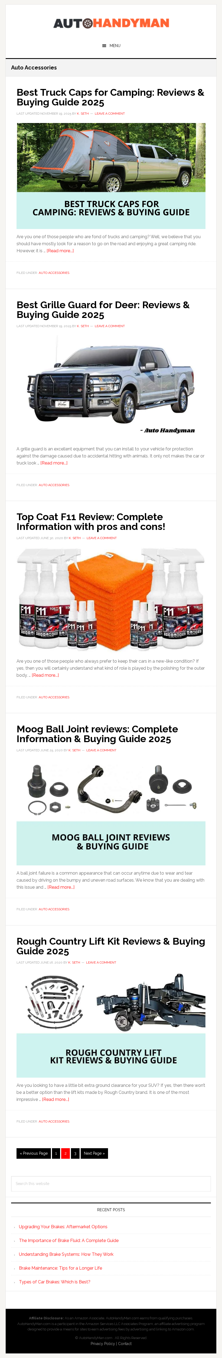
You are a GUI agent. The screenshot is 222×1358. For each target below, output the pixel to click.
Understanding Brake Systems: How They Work (66, 1254)
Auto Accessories (54, 273)
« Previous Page (34, 1155)
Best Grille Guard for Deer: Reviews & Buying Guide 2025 (103, 309)
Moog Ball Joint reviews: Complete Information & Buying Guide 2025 (97, 733)
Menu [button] (115, 46)
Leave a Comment (110, 113)
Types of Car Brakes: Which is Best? (54, 1281)
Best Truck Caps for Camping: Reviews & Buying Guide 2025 (110, 97)
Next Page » (94, 1155)
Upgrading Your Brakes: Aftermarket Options (63, 1226)
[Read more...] (60, 250)
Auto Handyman (111, 22)
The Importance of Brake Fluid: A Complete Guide (69, 1240)
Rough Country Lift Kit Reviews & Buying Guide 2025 (111, 946)
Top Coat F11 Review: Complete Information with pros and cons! (91, 521)
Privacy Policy (103, 1344)
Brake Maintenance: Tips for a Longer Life (60, 1268)
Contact (125, 1344)
